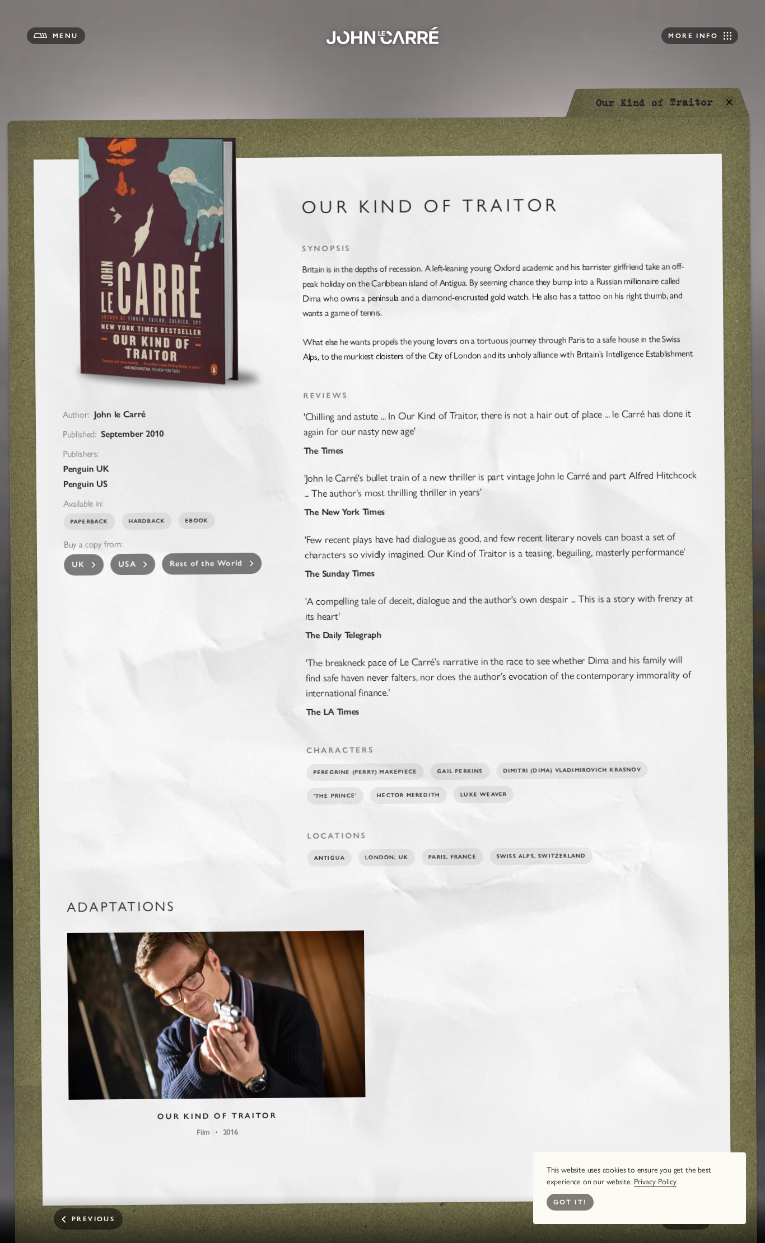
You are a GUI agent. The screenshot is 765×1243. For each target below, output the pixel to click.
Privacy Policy (655, 1181)
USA (128, 564)
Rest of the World (206, 563)
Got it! (570, 1202)
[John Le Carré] (382, 35)
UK (78, 564)
